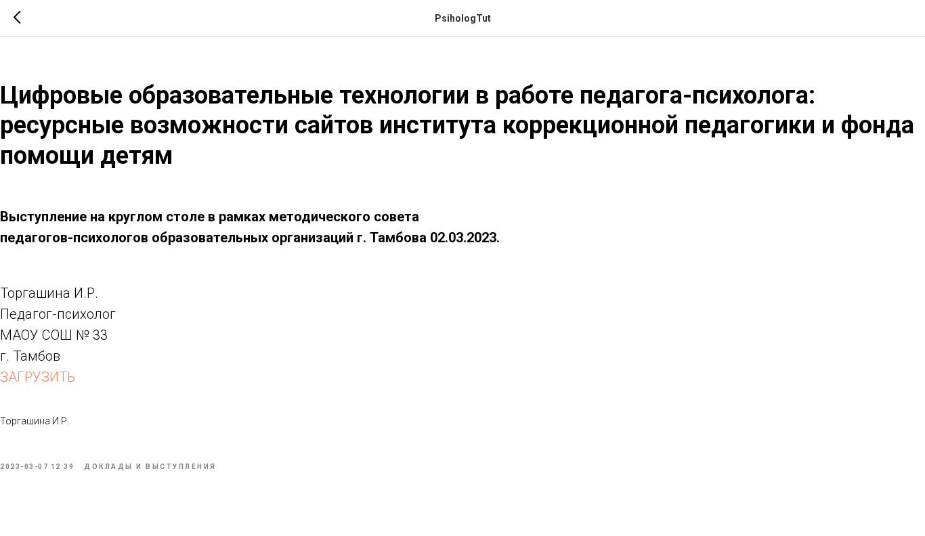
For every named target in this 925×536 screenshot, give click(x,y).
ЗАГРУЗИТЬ (37, 377)
